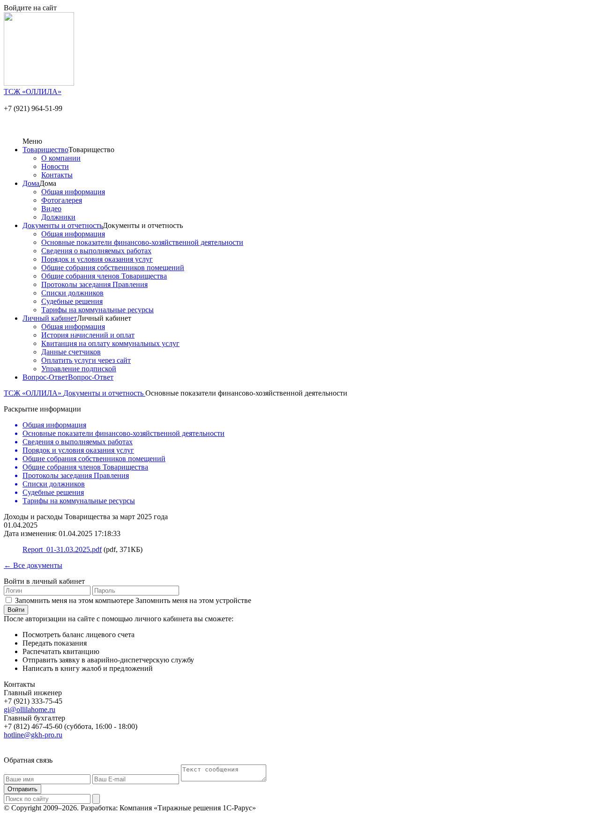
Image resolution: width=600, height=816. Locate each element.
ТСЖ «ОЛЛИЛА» (33, 393)
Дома (30, 183)
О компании (61, 158)
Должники (58, 217)
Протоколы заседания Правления (94, 284)
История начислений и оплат (88, 335)
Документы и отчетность (62, 225)
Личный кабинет (49, 318)
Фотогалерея (61, 200)
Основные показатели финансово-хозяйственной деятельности (142, 242)
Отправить (23, 789)
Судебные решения (72, 301)
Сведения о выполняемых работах (96, 251)
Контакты (57, 175)
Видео (51, 209)
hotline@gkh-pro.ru (33, 735)
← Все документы (33, 565)
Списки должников (72, 293)
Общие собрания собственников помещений (112, 268)
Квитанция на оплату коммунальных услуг (110, 343)
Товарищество (45, 150)
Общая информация (73, 192)
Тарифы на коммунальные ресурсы (97, 310)
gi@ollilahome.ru (29, 709)
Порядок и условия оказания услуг (97, 259)
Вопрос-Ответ (45, 377)
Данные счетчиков (71, 352)
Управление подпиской (78, 369)
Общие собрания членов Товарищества (104, 276)
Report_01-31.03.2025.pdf (62, 549)
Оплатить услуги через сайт (86, 360)
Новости (55, 166)
